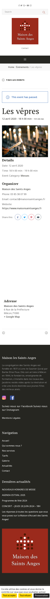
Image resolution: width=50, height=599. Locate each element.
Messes (25, 175)
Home (11, 67)
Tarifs (5, 455)
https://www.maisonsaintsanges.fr (22, 208)
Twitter (25, 217)
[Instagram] (31, 5)
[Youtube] (28, 5)
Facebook (18, 217)
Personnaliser (41, 595)
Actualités (7, 465)
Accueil (5, 440)
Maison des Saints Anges (16, 189)
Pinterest (31, 217)
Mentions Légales (11, 418)
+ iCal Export (37, 85)
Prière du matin (14, 333)
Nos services (8, 450)
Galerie (5, 460)
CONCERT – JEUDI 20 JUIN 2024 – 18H (21, 506)
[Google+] (24, 5)
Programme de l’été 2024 (14, 500)
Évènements (22, 67)
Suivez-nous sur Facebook (17, 406)
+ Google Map (12, 316)
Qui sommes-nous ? (12, 445)
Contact (25, 48)
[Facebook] (19, 5)
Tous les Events (15, 80)
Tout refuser (25, 595)
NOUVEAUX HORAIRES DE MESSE (19, 489)
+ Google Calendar (16, 85)
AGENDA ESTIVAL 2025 (13, 495)
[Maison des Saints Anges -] (25, 19)
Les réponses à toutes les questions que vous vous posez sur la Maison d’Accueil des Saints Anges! (25, 515)
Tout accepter (9, 595)
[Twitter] (21, 5)
